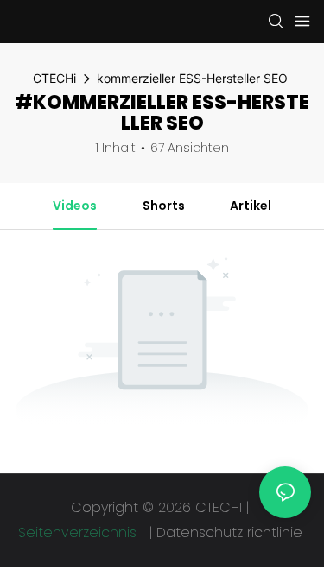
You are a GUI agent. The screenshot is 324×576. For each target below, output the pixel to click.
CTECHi (54, 78)
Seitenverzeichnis (79, 532)
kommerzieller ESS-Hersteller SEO (192, 78)
